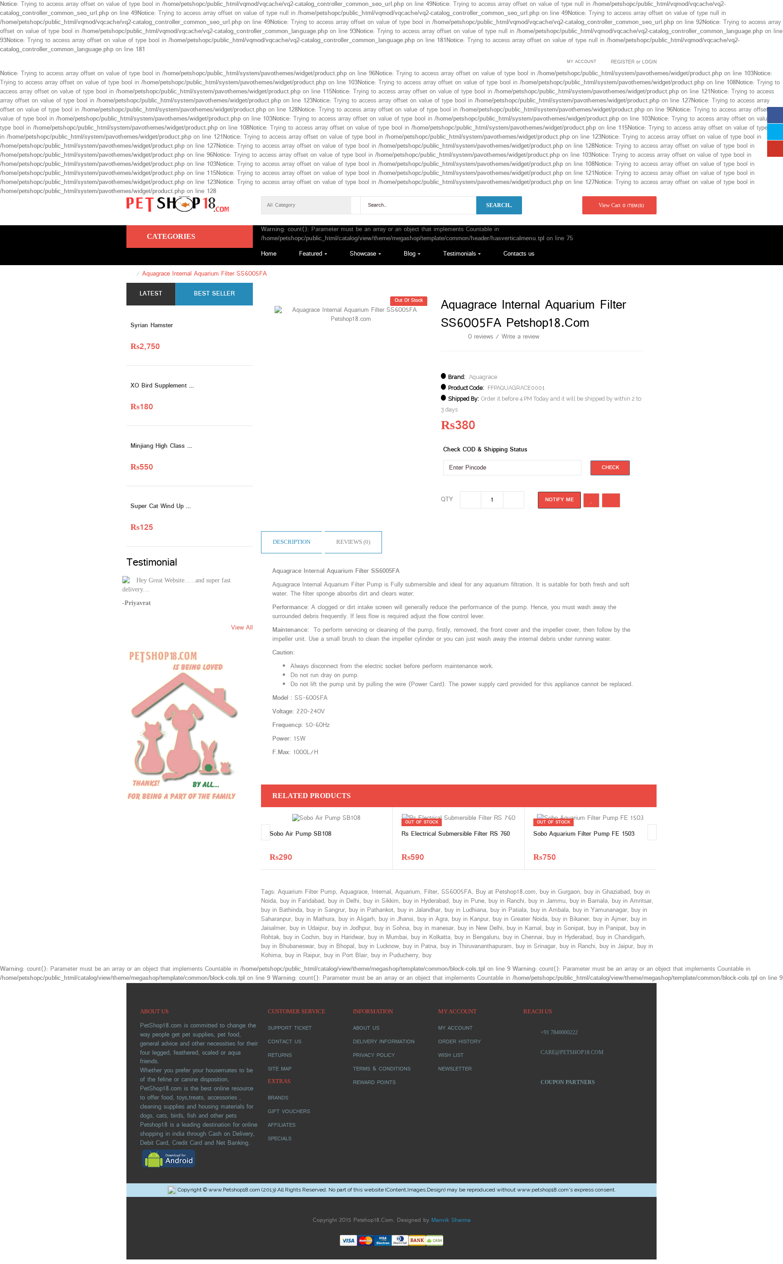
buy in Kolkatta (430, 937)
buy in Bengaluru (476, 937)
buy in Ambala (550, 910)
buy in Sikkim (381, 901)
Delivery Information (384, 1041)
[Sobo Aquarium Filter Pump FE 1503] (590, 818)
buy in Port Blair (345, 955)
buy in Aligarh (356, 919)
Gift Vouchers (289, 1111)
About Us (366, 1028)
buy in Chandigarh (620, 937)
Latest (151, 294)
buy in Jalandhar (418, 910)
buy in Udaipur (309, 928)
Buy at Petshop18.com (506, 892)
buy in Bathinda (281, 910)
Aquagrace (483, 376)
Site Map (279, 1069)
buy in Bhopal (336, 946)
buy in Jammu (547, 901)
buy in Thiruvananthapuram (476, 946)
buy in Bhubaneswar (287, 946)
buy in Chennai (522, 937)
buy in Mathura (314, 919)
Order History (459, 1041)
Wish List (451, 1055)
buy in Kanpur (470, 919)
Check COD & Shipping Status (485, 450)
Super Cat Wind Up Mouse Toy (173, 506)
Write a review (520, 337)
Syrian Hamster (151, 325)
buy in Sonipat (565, 928)
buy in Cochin (301, 937)
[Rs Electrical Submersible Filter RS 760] (458, 818)
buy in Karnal (524, 928)
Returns (280, 1055)
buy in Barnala (589, 901)
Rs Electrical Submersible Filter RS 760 (455, 834)
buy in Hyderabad (426, 901)
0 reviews (480, 337)
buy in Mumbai (387, 937)
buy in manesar (433, 928)
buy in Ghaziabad (607, 892)
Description (291, 541)
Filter (430, 892)
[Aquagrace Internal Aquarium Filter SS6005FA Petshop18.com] (351, 315)
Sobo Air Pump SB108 (300, 834)
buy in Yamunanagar (600, 910)
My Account (455, 1028)
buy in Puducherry (394, 955)
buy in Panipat (607, 928)
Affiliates (281, 1125)
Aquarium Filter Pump (307, 892)
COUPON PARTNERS (568, 1082)
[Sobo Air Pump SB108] (326, 818)
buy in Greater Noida (520, 919)
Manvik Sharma (451, 1220)
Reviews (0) (353, 541)
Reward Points (374, 1082)
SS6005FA (456, 892)
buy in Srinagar (536, 946)
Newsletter (455, 1069)
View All (242, 628)
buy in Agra (432, 919)
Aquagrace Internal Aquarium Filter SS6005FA (204, 274)
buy (426, 955)
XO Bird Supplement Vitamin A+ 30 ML (184, 386)
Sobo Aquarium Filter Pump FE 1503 (583, 834)
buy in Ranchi (506, 901)
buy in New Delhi (480, 928)
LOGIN (649, 62)
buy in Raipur (302, 955)
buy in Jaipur (616, 946)
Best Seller (214, 294)
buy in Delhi (343, 901)
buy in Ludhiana (465, 910)
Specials (279, 1138)
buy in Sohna (391, 928)
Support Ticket (290, 1028)
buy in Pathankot (371, 910)
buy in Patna (419, 946)
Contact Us (284, 1041)
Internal (381, 892)
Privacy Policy (374, 1055)
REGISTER (622, 62)
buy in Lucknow (378, 946)
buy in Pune (468, 901)
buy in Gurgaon (560, 892)
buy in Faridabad (302, 901)
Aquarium (407, 892)
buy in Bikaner (570, 919)
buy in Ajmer (610, 919)
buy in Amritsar (632, 901)
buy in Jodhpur (351, 928)
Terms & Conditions (382, 1069)
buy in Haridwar (343, 937)
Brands (278, 1098)
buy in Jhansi (396, 919)
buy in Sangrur (325, 910)
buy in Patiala (508, 910)
